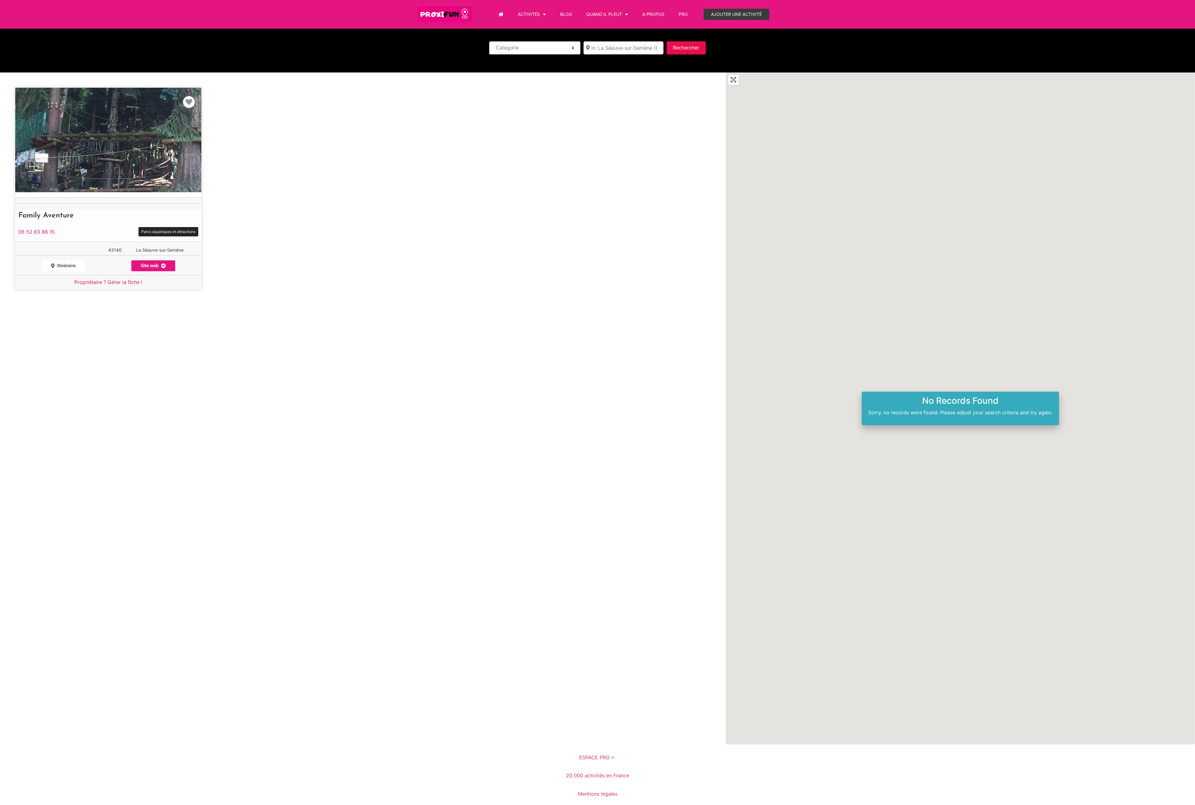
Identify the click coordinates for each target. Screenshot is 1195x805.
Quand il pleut (604, 14)
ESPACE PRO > (597, 757)
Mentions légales (597, 794)
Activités (529, 14)
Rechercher (689, 47)
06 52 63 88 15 (36, 232)
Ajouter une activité (736, 14)
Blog (566, 14)
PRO (683, 14)
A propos (653, 14)
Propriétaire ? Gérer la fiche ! (108, 282)
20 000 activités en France (597, 775)
